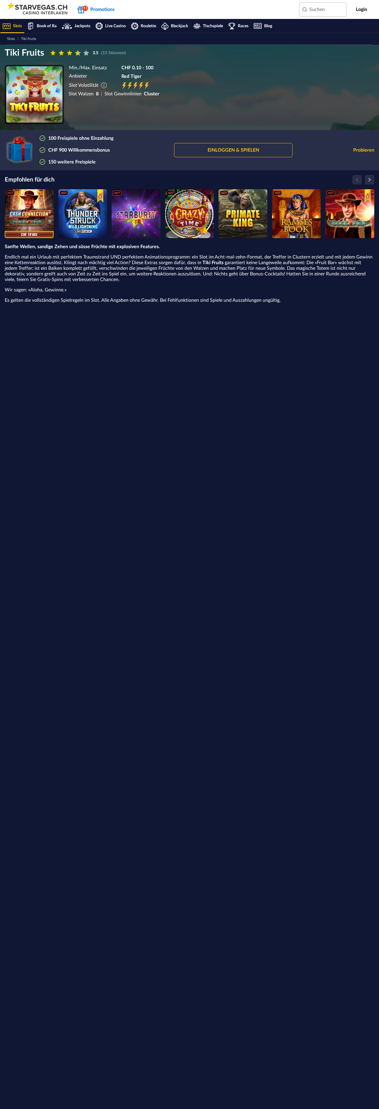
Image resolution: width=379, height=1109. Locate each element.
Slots (11, 39)
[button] (233, 150)
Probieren (363, 150)
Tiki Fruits (28, 39)
